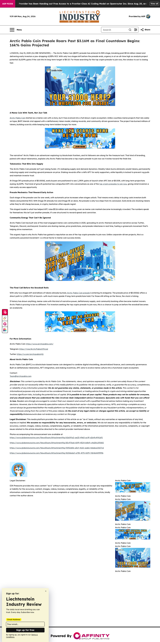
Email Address (13, 619)
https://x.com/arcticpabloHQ (30, 354)
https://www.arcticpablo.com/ (39, 344)
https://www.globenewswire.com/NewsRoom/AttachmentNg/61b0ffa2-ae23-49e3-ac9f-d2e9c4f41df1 (56, 437)
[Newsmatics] (5, 330)
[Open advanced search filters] (135, 29)
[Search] (130, 29)
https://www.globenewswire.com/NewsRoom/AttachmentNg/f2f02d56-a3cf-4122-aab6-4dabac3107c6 (57, 448)
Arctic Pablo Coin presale (78, 293)
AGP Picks (7, 4)
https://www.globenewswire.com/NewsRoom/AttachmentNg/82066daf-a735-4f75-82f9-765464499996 (56, 453)
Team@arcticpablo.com (20, 376)
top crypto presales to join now (113, 184)
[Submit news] (5, 312)
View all (154, 3)
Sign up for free (25, 630)
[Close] (46, 591)
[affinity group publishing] (5, 324)
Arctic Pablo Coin (17, 118)
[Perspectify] (5, 318)
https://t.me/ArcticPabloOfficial (33, 349)
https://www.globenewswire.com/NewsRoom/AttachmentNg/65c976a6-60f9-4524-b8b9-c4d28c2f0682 (57, 443)
